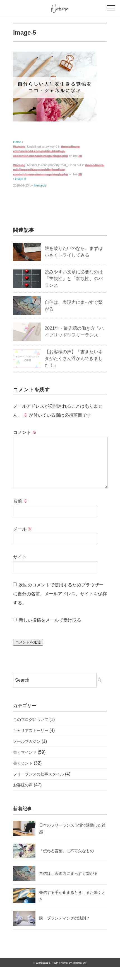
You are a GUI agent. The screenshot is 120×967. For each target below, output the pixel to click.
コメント (25, 432)
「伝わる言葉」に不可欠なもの (66, 851)
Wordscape (43, 962)
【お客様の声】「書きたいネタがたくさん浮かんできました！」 (74, 358)
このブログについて (30, 719)
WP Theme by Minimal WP (70, 962)
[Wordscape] (60, 6)
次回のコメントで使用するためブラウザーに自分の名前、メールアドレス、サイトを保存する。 (60, 593)
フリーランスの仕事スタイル (38, 774)
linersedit (40, 185)
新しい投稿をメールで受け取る (50, 620)
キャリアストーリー (30, 730)
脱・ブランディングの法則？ (64, 918)
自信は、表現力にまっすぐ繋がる (68, 873)
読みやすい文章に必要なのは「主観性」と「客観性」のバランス (74, 278)
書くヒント (23, 763)
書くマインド (25, 752)
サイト (20, 557)
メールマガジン (26, 741)
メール (22, 529)
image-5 (20, 178)
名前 (20, 501)
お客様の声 (23, 785)
